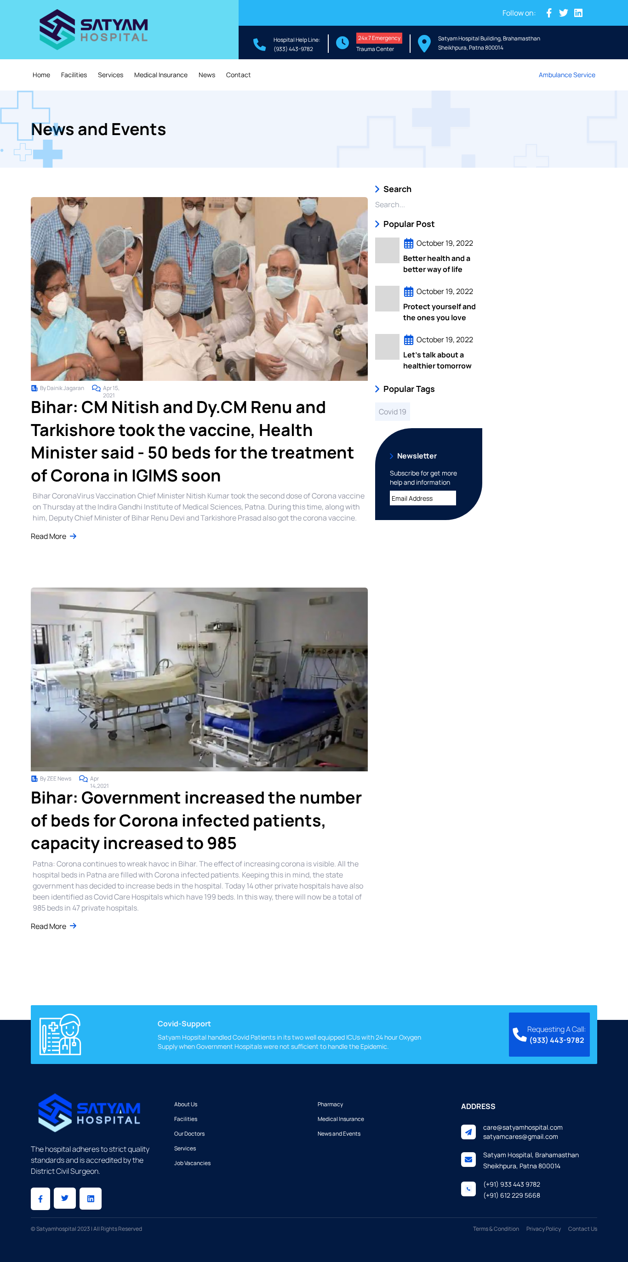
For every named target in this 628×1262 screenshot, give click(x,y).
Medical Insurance (161, 74)
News (207, 74)
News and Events (339, 1133)
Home (41, 74)
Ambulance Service (567, 74)
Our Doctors (189, 1133)
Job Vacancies (192, 1163)
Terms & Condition (496, 1229)
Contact (238, 74)
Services (110, 74)
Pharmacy (330, 1104)
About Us (185, 1104)
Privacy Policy (543, 1229)
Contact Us (582, 1229)
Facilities (74, 74)
